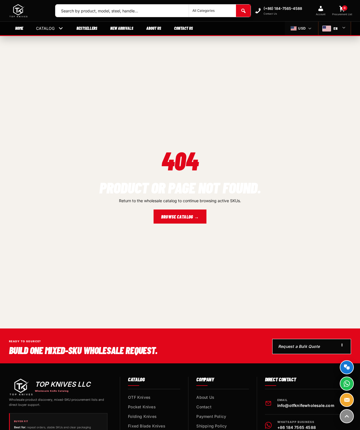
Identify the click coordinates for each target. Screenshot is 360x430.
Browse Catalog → (180, 216)
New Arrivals (121, 28)
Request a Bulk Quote (299, 346)
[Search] (243, 10)
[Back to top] (347, 416)
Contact (203, 406)
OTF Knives (139, 397)
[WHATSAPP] (347, 384)
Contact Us (183, 28)
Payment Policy (211, 416)
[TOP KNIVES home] (27, 10)
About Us (153, 28)
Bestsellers (86, 28)
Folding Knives (142, 416)
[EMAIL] (347, 400)
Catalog (45, 28)
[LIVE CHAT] (347, 367)
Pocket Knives (142, 406)
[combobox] (122, 10)
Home (19, 28)
